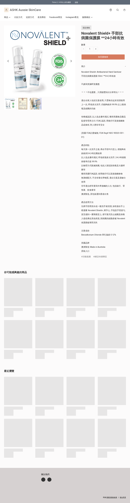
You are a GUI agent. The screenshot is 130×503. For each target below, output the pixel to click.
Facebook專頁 (55, 17)
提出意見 (123, 497)
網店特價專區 (101, 256)
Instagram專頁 (72, 17)
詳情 (76, 2)
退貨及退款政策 (111, 497)
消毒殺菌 (87, 256)
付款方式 (18, 17)
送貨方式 (30, 17)
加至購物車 (103, 57)
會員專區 (42, 17)
